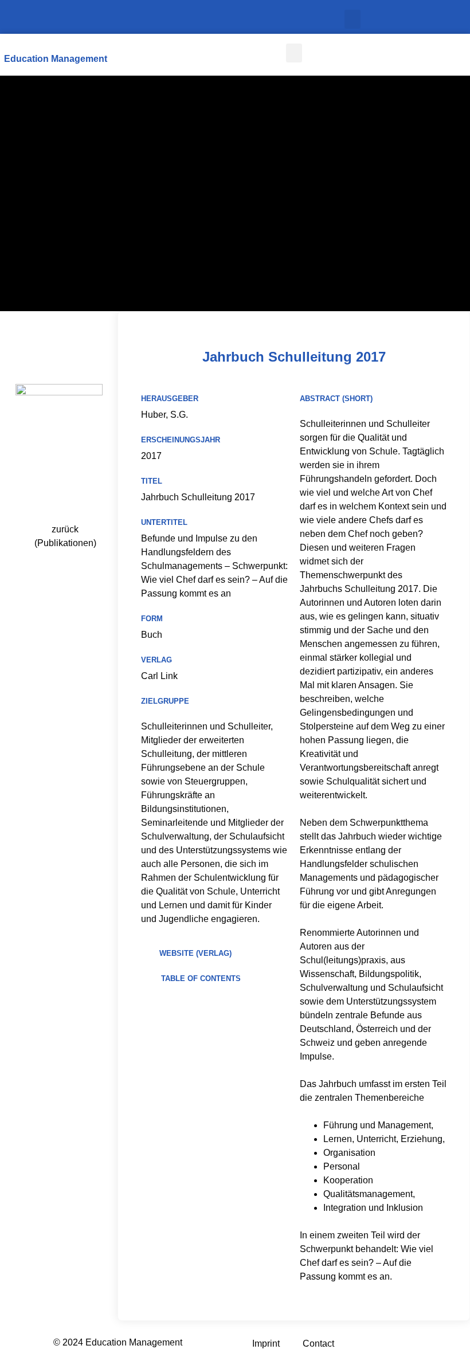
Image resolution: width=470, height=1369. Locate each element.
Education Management (55, 59)
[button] (352, 19)
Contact (318, 1343)
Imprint (266, 1343)
